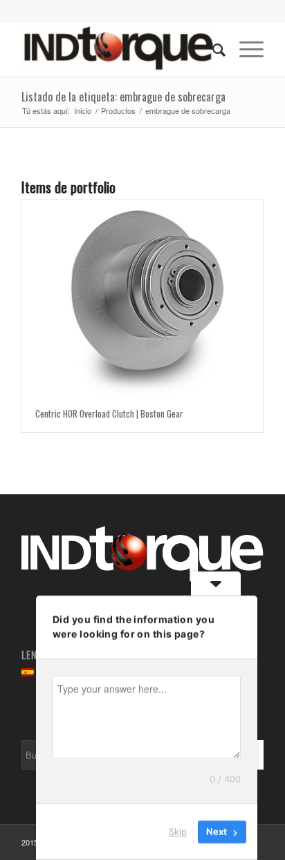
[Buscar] (212, 49)
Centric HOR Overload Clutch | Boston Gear (109, 413)
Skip (178, 831)
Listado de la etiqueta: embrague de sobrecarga (123, 96)
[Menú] (245, 49)
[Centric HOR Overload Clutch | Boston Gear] (142, 297)
